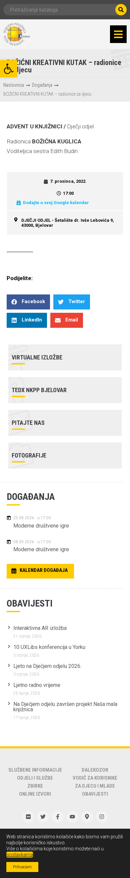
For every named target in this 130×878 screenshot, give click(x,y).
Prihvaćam (22, 867)
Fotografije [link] (29, 455)
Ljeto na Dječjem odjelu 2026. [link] (47, 666)
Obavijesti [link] (95, 794)
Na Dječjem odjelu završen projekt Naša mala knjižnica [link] (65, 707)
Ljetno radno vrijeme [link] (36, 685)
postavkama (19, 854)
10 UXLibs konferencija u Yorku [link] (49, 647)
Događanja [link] (42, 85)
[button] (118, 34)
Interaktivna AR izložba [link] (40, 628)
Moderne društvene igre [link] (41, 526)
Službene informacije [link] (35, 770)
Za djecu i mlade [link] (95, 786)
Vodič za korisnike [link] (95, 778)
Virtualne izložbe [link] (37, 357)
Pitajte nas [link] (28, 422)
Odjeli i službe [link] (35, 778)
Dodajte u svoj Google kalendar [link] (56, 202)
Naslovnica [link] (13, 85)
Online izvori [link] (35, 794)
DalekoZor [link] (95, 770)
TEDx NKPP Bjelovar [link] (39, 389)
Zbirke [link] (35, 786)
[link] (8, 68)
